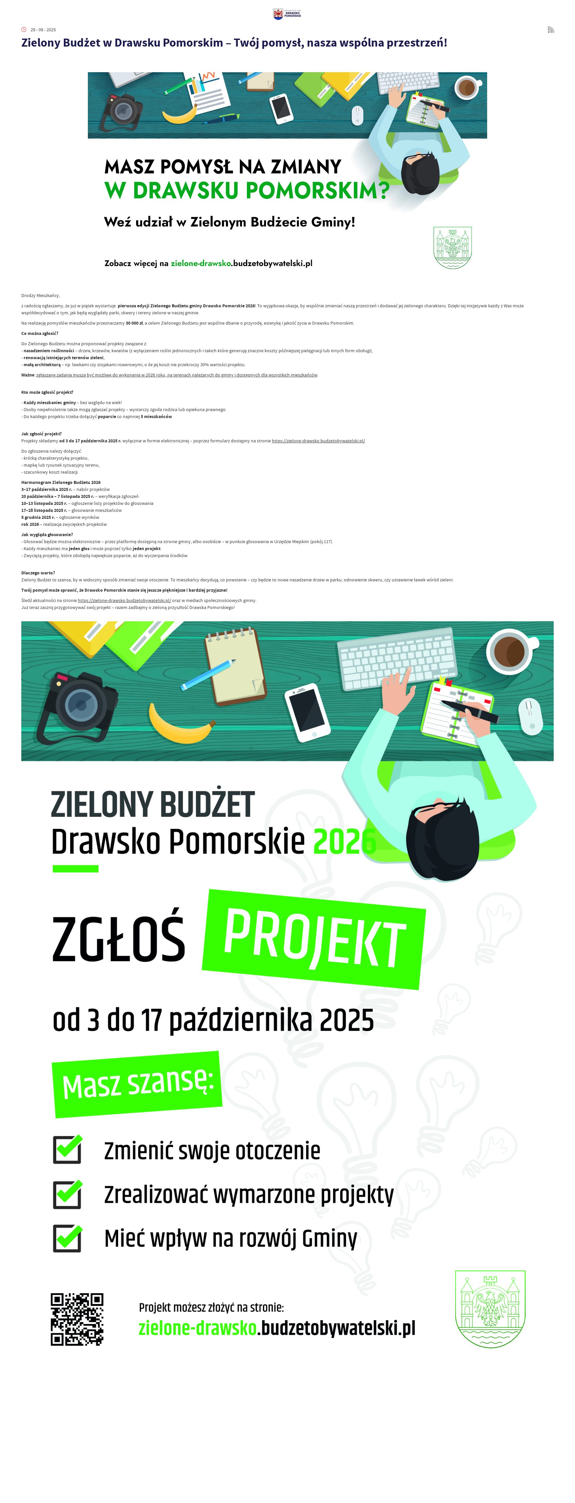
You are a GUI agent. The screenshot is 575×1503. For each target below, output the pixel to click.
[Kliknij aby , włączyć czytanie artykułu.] (26, 62)
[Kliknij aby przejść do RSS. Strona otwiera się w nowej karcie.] (551, 29)
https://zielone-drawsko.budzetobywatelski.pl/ (318, 441)
